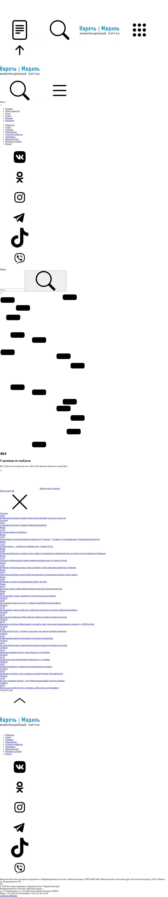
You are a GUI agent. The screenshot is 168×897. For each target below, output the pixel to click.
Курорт (8, 144)
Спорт (8, 127)
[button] (20, 39)
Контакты (9, 120)
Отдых (8, 116)
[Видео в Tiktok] (84, 238)
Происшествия (12, 139)
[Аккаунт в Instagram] (84, 198)
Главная (8, 109)
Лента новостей (12, 111)
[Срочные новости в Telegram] (84, 218)
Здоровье (9, 130)
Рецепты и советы (13, 141)
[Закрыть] (1, 293)
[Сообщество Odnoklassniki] (84, 177)
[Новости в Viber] (84, 258)
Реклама (9, 118)
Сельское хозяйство (14, 134)
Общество (9, 125)
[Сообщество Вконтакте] (84, 157)
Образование (11, 132)
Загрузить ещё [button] (6, 690)
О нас (7, 113)
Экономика (10, 137)
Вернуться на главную (49, 488)
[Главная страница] (100, 39)
